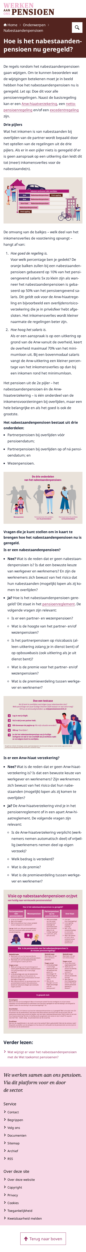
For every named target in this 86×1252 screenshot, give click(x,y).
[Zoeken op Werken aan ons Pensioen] (77, 27)
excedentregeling (64, 109)
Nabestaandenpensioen (23, 30)
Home (12, 24)
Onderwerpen (34, 24)
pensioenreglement (58, 603)
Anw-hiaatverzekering (39, 103)
